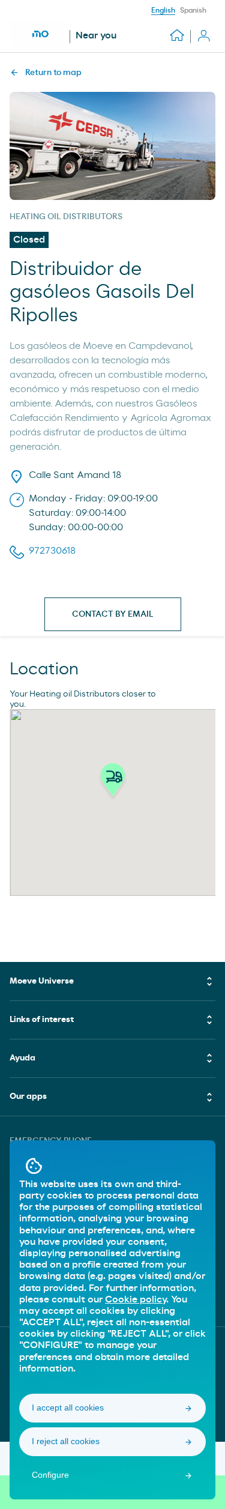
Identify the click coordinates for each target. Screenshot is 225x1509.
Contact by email (113, 614)
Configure (50, 1475)
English (163, 10)
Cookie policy (135, 1299)
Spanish (193, 10)
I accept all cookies (68, 1407)
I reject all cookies (66, 1441)
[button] (112, 783)
